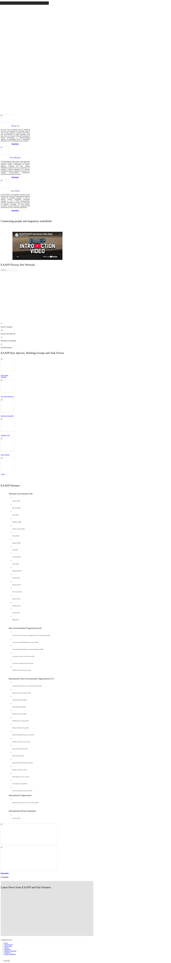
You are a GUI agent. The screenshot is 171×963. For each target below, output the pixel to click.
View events (5, 873)
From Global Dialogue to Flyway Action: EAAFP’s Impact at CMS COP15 (26, 928)
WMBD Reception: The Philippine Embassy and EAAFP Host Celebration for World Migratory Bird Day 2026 (39, 933)
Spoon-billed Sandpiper (4, 376)
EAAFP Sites (8, 946)
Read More (15, 144)
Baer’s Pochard (5, 455)
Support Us (7, 952)
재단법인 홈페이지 (10, 954)
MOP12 (6, 948)
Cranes (3, 474)
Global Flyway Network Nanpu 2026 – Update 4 (17, 923)
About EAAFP (8, 944)
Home (6, 943)
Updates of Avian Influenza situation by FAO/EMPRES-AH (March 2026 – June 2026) (31, 912)
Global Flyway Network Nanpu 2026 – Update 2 (69, 928)
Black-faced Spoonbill (7, 416)
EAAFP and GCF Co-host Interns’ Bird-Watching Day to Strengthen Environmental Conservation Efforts (37, 917)
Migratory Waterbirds (10, 951)
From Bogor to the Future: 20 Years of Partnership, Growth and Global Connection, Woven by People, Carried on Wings (42, 907)
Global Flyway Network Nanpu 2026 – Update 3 (51, 923)
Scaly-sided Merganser (7, 396)
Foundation (7, 949)
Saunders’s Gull (5, 435)
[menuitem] (7, 960)
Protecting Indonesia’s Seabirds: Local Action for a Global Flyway (23, 901)
